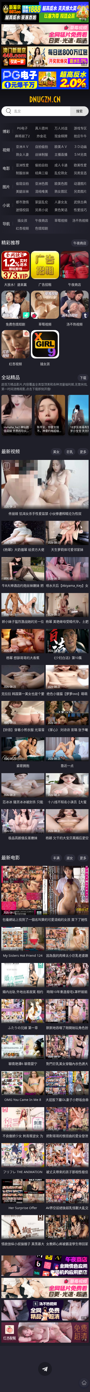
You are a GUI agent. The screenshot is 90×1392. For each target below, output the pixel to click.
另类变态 (80, 173)
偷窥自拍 (22, 183)
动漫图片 (80, 183)
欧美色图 (60, 183)
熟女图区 (60, 191)
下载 (83, 378)
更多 (83, 452)
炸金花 (41, 136)
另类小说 (41, 210)
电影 (6, 168)
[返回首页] (84, 1382)
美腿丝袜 (22, 191)
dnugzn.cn (45, 99)
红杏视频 (22, 228)
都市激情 (22, 202)
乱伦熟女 (60, 173)
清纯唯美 (41, 191)
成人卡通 (60, 165)
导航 (6, 223)
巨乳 (69, 452)
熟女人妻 (22, 154)
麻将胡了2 (22, 136)
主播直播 (60, 154)
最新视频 (10, 451)
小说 (6, 205)
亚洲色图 (41, 183)
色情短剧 (41, 228)
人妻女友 (60, 202)
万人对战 (60, 128)
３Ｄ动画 (80, 146)
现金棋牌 (60, 136)
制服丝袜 (22, 173)
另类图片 (80, 191)
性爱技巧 (80, 210)
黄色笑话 (60, 210)
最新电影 (10, 858)
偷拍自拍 (41, 165)
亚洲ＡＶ (22, 146)
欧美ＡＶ (60, 146)
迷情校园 (22, 210)
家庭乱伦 (41, 202)
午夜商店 (41, 220)
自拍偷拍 (41, 146)
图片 (6, 186)
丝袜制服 (41, 154)
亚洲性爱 (22, 165)
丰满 (56, 858)
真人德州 (41, 128)
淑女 (69, 858)
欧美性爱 (80, 165)
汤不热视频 (80, 220)
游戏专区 (80, 128)
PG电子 (22, 128)
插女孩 (22, 220)
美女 (56, 452)
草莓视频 (60, 220)
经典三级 (41, 173)
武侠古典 (80, 202)
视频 (6, 149)
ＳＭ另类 (80, 154)
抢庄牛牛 (80, 136)
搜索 (79, 111)
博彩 (6, 131)
